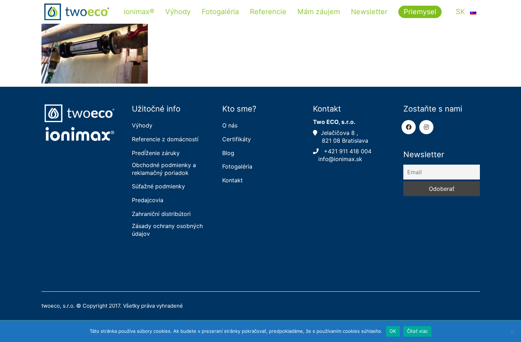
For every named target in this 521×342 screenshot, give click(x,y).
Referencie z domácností (165, 139)
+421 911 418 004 (345, 151)
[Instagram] (426, 127)
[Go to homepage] (76, 12)
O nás (229, 125)
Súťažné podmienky (158, 186)
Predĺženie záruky (156, 152)
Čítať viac (417, 331)
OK (393, 331)
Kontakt (232, 180)
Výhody (142, 125)
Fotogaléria (237, 166)
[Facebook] (409, 127)
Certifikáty (236, 139)
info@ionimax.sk (338, 159)
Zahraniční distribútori (161, 213)
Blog (228, 152)
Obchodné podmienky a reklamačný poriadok (164, 168)
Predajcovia (147, 200)
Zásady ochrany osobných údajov (167, 229)
